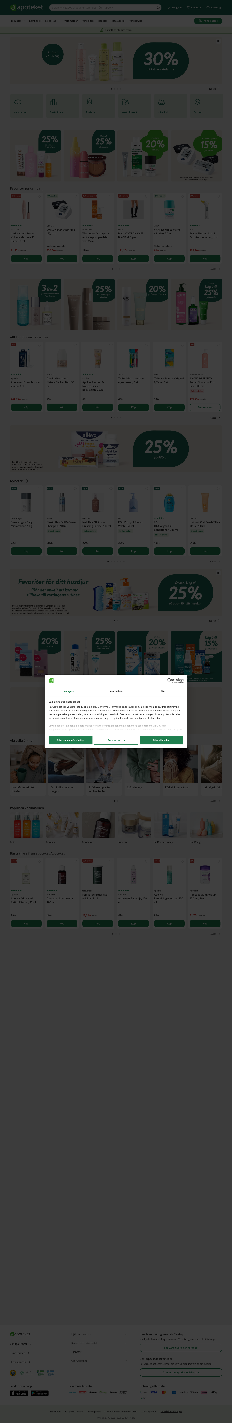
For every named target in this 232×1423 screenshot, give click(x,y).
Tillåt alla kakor (161, 740)
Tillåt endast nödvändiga (70, 740)
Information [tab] (116, 691)
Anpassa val (114, 740)
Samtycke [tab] (68, 691)
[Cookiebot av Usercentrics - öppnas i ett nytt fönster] (170, 680)
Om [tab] (163, 691)
